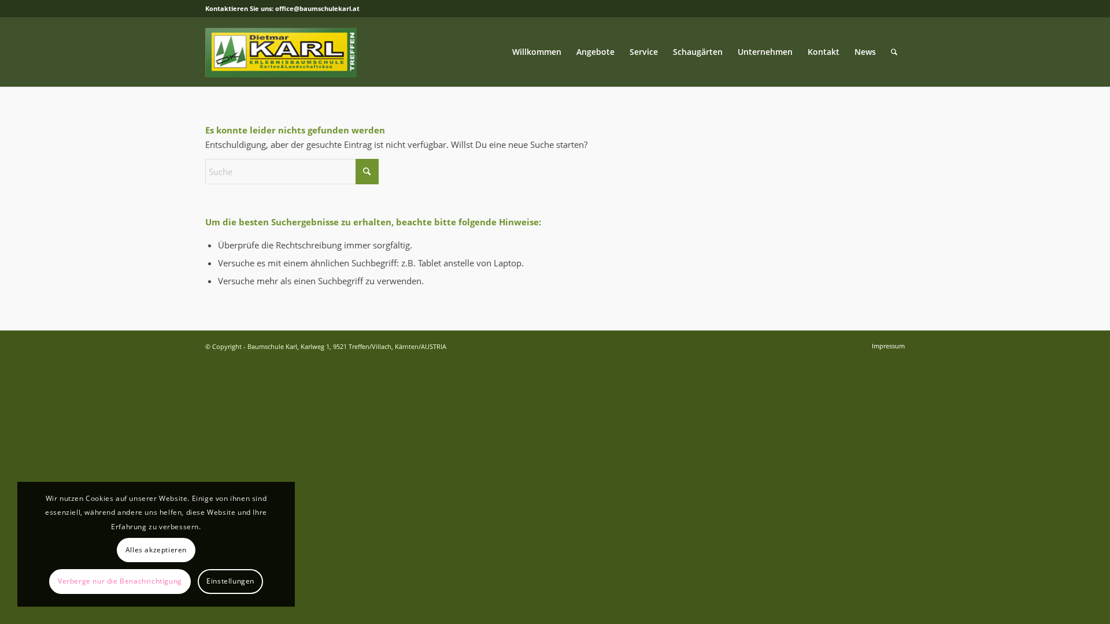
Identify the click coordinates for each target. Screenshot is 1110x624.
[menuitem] (537, 52)
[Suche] (894, 52)
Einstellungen (230, 581)
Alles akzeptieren (156, 550)
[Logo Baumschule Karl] (281, 52)
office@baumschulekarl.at (317, 8)
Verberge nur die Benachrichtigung (120, 581)
